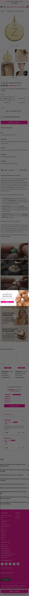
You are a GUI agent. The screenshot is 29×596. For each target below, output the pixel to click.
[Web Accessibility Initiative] (0, 594)
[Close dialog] (28, 290)
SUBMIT (7, 301)
